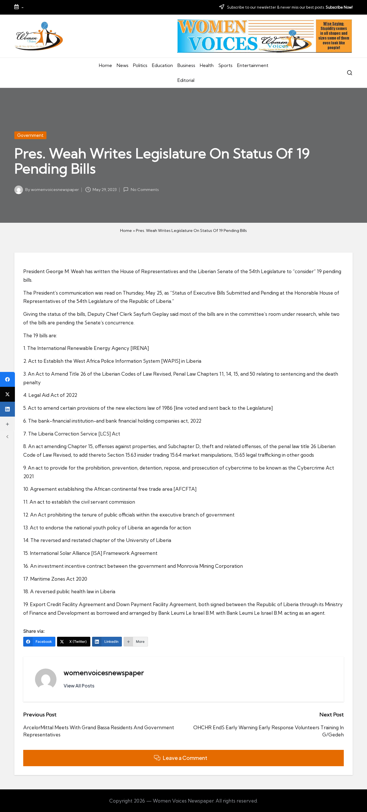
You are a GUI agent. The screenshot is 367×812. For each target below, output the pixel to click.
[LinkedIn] (7, 409)
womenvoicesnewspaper (104, 672)
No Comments (145, 189)
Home (126, 230)
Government (30, 135)
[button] (79, 685)
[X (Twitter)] (7, 394)
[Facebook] (7, 379)
